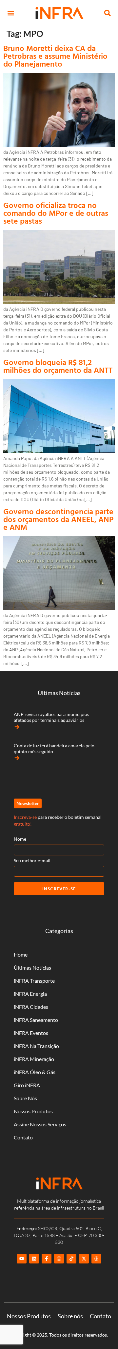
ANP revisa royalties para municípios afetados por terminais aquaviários (51, 717)
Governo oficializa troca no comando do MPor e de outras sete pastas (55, 213)
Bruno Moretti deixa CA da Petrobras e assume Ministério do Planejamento (55, 56)
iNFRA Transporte (34, 980)
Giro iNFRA (27, 1085)
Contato (23, 1137)
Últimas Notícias (32, 967)
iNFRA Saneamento (36, 1020)
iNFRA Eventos (31, 1033)
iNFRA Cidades (31, 1007)
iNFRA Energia (30, 994)
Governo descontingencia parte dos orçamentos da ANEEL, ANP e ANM (58, 519)
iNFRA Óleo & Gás (34, 1072)
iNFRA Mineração (34, 1059)
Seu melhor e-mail (32, 860)
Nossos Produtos (33, 1111)
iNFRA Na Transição (36, 1046)
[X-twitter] (84, 1258)
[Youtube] (22, 1258)
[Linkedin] (34, 1258)
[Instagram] (59, 1258)
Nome (20, 839)
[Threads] (96, 1258)
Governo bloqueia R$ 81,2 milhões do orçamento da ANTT (58, 366)
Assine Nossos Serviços (40, 1124)
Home (21, 954)
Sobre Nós (25, 1098)
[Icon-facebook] (46, 1258)
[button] (10, 13)
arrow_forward (17, 727)
